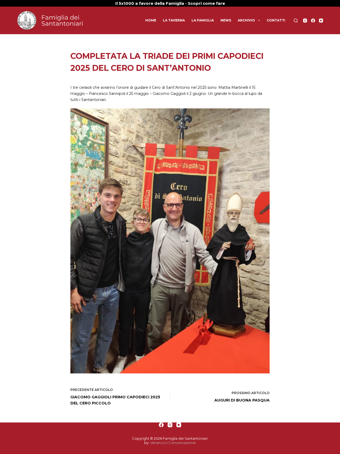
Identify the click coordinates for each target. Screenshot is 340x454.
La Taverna (174, 20)
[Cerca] (296, 21)
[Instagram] (305, 21)
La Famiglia (203, 20)
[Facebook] (313, 21)
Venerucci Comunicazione (173, 442)
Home (150, 20)
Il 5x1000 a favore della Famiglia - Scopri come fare (170, 3)
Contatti (276, 20)
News (225, 20)
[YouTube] (321, 21)
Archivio (246, 20)
